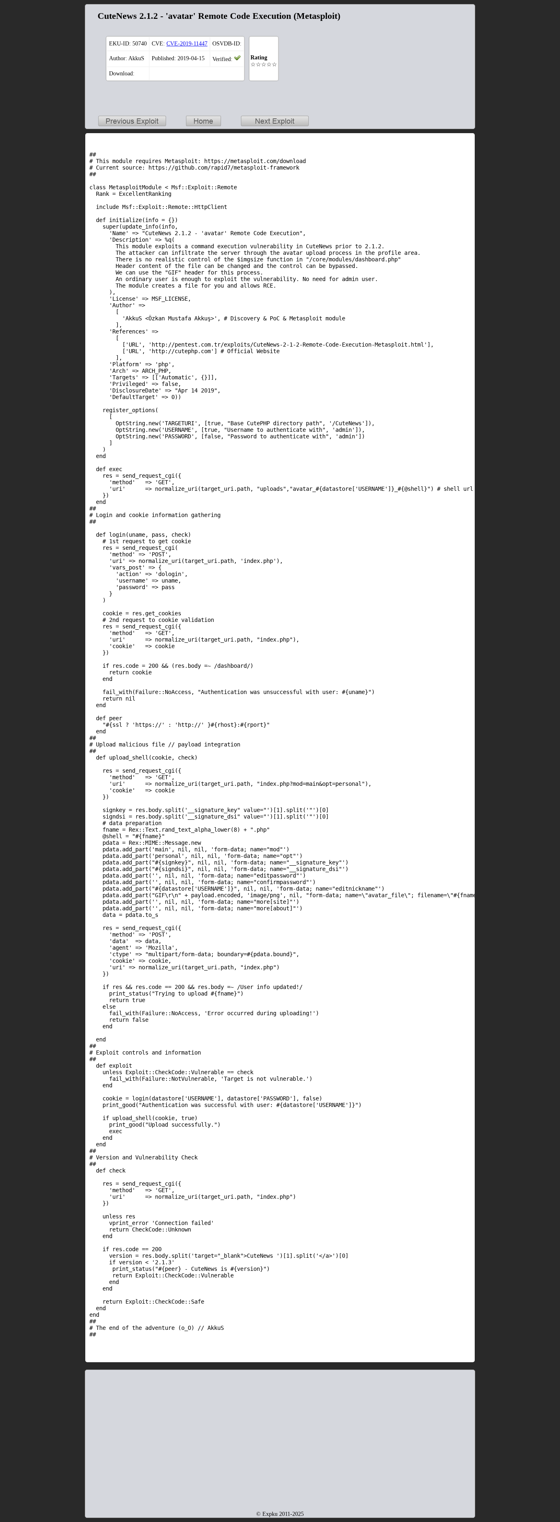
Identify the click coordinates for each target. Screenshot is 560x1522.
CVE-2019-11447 (186, 44)
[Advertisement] (419, 60)
